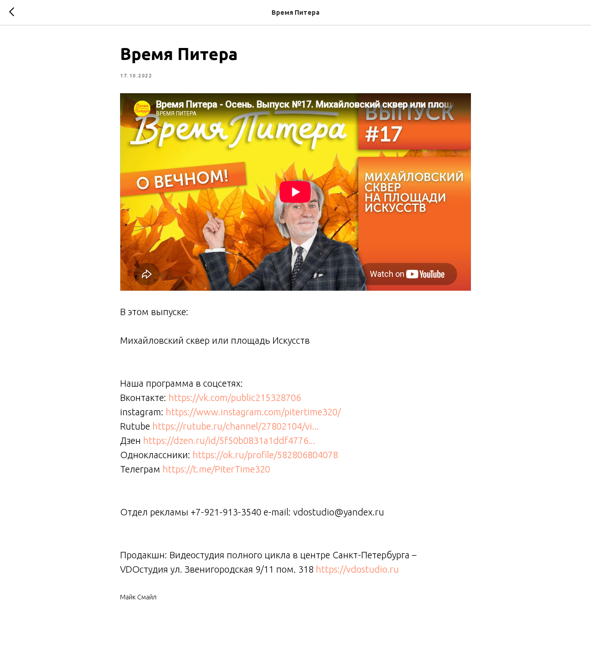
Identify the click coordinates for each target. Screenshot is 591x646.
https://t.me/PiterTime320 (216, 469)
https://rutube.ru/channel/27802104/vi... (235, 426)
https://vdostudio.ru (357, 569)
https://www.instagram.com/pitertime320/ (253, 412)
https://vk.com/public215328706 (235, 397)
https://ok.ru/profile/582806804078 (265, 454)
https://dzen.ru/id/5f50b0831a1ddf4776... (229, 440)
